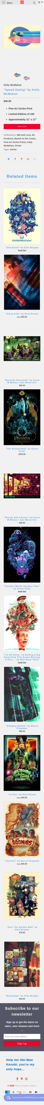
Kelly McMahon (13, 85)
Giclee (13, 149)
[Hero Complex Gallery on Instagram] (26, 1079)
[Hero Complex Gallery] (22, 2)
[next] (38, 37)
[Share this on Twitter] (8, 159)
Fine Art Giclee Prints (15, 142)
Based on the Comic (25, 138)
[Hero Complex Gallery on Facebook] (17, 1079)
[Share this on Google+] (28, 159)
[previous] (6, 37)
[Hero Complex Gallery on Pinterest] (22, 1079)
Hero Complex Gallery (25, 1086)
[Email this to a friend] (34, 159)
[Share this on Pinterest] (21, 159)
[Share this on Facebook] (15, 159)
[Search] (34, 3)
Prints (18, 145)
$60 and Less (24, 135)
